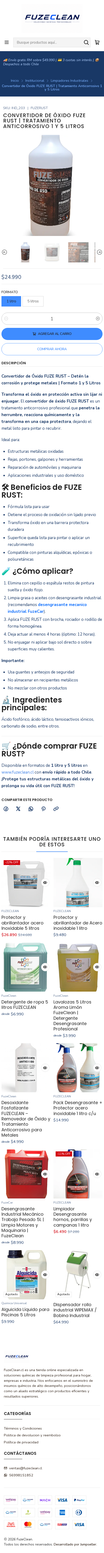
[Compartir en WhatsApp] (31, 809)
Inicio (15, 80)
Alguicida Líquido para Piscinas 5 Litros (25, 1312)
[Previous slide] (5, 252)
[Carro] (97, 42)
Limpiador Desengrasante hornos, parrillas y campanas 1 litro (72, 1217)
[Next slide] (99, 252)
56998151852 (21, 1475)
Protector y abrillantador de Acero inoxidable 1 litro (77, 922)
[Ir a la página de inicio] (51, 18)
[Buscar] (86, 42)
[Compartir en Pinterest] (43, 809)
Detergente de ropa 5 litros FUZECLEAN (24, 1004)
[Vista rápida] (45, 882)
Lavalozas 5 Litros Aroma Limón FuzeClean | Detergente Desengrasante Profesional (72, 1015)
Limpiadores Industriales (69, 80)
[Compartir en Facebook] (5, 809)
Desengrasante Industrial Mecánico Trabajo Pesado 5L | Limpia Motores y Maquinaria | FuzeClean (22, 1222)
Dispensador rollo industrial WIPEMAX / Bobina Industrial (75, 1310)
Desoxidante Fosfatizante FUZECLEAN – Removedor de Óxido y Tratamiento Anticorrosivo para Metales (25, 1119)
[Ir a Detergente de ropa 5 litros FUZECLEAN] (25, 967)
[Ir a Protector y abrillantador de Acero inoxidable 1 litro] (77, 882)
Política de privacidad (21, 1442)
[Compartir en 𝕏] (18, 809)
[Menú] (6, 42)
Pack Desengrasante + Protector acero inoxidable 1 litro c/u (77, 1108)
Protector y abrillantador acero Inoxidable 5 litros (22, 922)
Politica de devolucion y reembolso (32, 1435)
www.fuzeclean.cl (17, 772)
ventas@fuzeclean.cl (25, 1468)
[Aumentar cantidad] (98, 318)
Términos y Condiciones (23, 1428)
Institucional (34, 80)
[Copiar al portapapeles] (56, 809)
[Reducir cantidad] (6, 318)
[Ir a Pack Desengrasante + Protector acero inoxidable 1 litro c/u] (77, 1067)
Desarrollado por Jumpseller (75, 1544)
